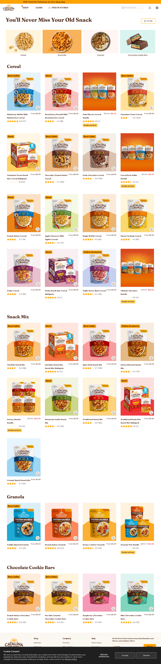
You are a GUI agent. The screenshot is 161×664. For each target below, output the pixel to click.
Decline (146, 655)
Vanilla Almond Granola (18, 545)
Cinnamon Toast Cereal (131, 114)
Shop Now (97, 2)
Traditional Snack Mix (93, 419)
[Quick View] (38, 108)
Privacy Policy (71, 659)
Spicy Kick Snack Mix (92, 365)
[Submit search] (123, 7)
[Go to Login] (149, 8)
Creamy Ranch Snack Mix (18, 480)
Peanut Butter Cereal (16, 236)
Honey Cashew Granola (94, 545)
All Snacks (37, 643)
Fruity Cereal (13, 290)
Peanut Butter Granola (55, 545)
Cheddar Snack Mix (16, 365)
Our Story (66, 643)
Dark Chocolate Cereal (93, 175)
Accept (125, 655)
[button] (157, 8)
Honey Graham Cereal (131, 236)
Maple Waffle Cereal (92, 236)
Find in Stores (97, 643)
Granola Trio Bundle (130, 545)
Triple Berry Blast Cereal (94, 290)
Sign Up (150, 646)
